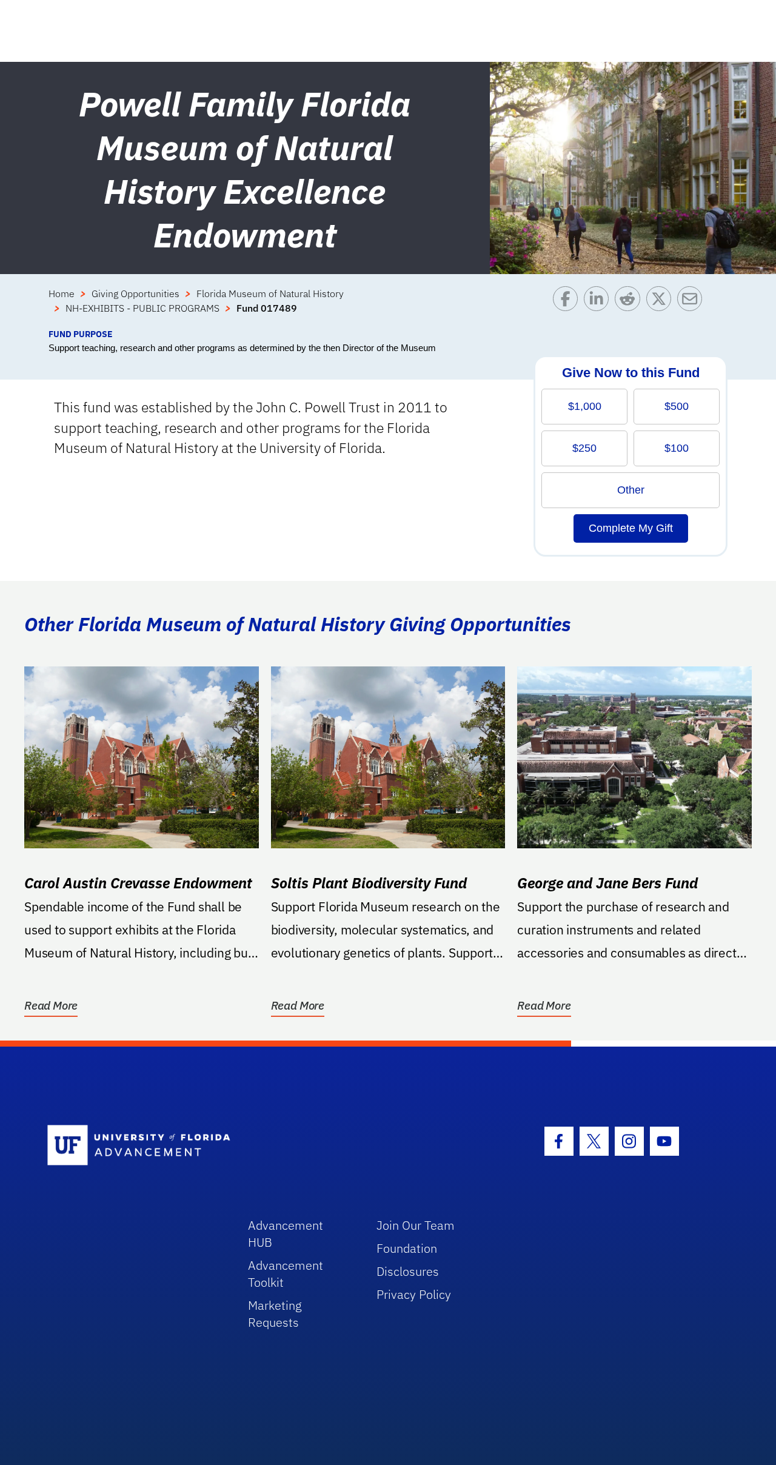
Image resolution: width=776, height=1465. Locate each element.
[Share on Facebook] (568, 306)
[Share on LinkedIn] (599, 306)
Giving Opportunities (135, 293)
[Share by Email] (692, 306)
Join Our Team (415, 1225)
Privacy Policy (413, 1294)
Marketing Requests (275, 1313)
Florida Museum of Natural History (270, 293)
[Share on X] (661, 306)
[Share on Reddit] (630, 306)
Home (61, 293)
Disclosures (407, 1271)
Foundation (406, 1248)
